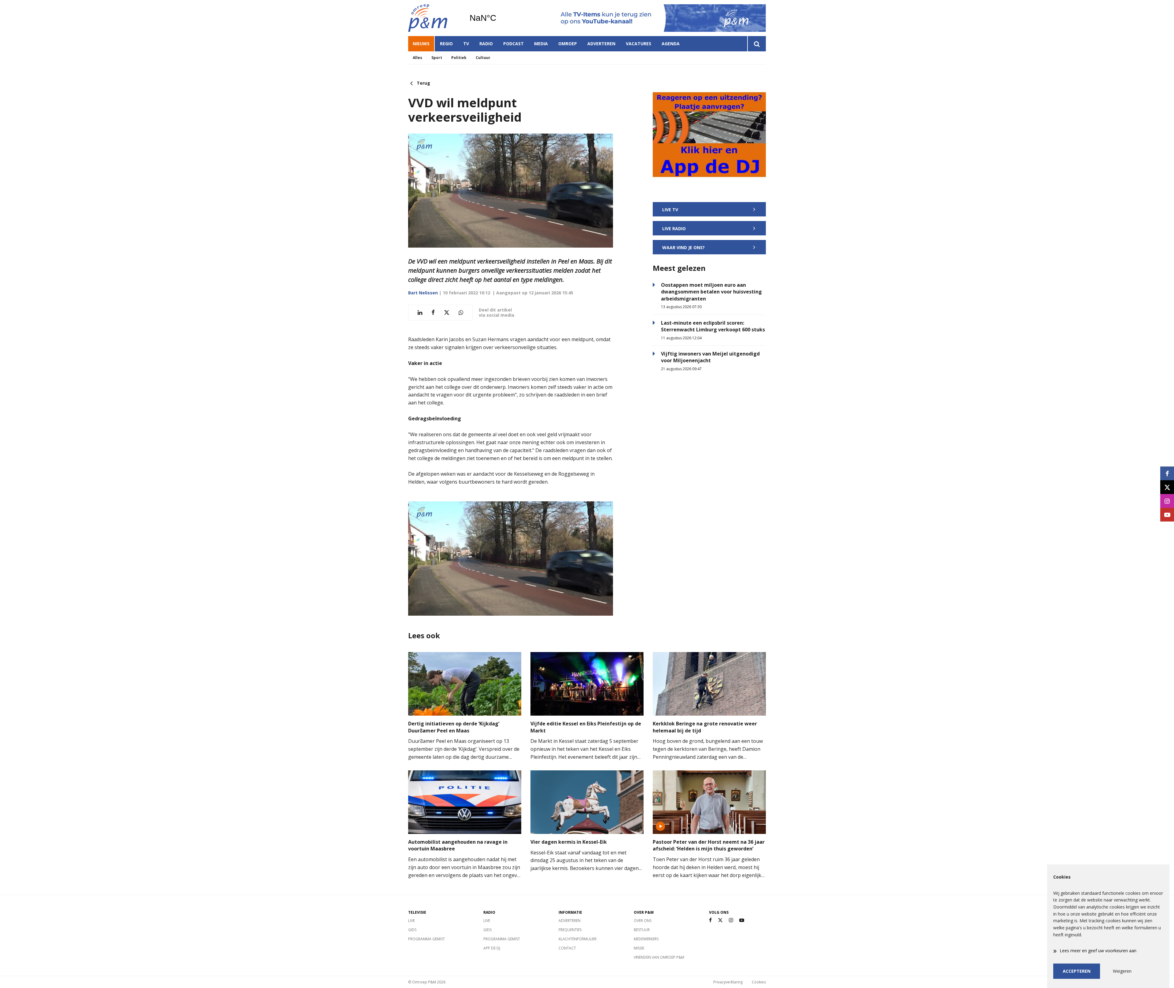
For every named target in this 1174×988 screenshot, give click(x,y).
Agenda (671, 43)
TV (466, 43)
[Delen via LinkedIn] (420, 312)
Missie (639, 948)
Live (411, 920)
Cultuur (483, 57)
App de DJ (491, 948)
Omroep (567, 43)
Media (541, 43)
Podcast (513, 43)
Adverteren (601, 43)
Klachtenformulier (577, 939)
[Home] (434, 18)
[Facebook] (710, 920)
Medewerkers (646, 939)
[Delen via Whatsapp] (461, 312)
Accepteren (1077, 971)
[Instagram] (731, 920)
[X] (720, 920)
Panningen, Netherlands (498, 18)
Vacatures (638, 43)
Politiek (459, 57)
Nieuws (421, 43)
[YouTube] (741, 920)
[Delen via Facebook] (433, 312)
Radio (486, 43)
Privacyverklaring (728, 982)
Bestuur (642, 929)
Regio (446, 43)
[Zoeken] (756, 43)
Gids (412, 929)
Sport (436, 57)
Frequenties (570, 929)
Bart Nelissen (423, 293)
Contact (567, 948)
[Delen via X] (446, 312)
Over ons (643, 920)
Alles (417, 57)
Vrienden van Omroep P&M (659, 957)
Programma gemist (426, 939)
